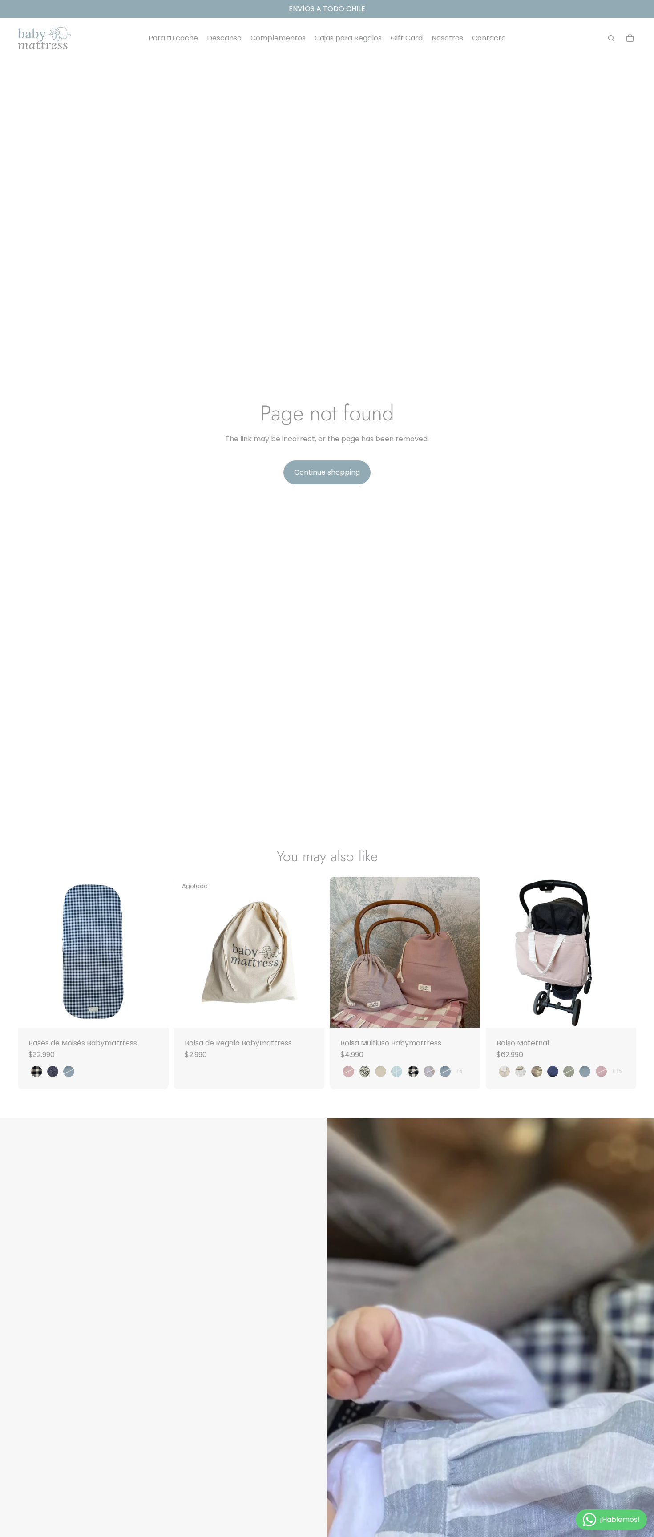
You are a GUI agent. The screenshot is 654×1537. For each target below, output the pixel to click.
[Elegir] (155, 1014)
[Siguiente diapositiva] (467, 952)
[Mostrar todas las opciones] (459, 1071)
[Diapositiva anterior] (343, 952)
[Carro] (630, 38)
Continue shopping (327, 472)
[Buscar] (611, 38)
